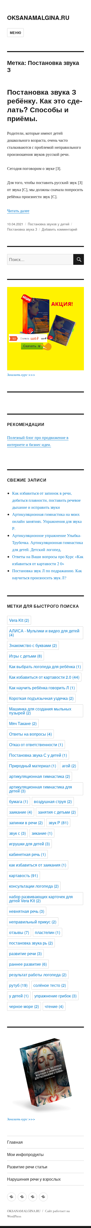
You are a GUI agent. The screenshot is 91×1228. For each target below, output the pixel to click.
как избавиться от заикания (37, 865)
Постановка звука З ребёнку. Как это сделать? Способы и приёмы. (44, 105)
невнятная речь (26, 911)
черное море (24, 1006)
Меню (15, 32)
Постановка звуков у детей (48, 224)
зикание (42, 833)
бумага (18, 801)
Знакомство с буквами (33, 645)
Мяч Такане (23, 723)
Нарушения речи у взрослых (34, 1179)
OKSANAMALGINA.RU (38, 17)
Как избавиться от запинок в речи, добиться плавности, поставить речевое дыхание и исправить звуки (46, 500)
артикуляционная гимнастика (39, 776)
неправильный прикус (32, 922)
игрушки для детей (29, 844)
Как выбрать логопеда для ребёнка (45, 666)
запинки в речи (26, 822)
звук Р (58, 822)
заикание (20, 812)
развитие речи (25, 953)
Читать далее (18, 210)
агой (69, 766)
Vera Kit (19, 620)
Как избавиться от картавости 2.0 (44, 677)
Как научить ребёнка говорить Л (42, 688)
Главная (15, 1142)
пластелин (47, 932)
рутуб (18, 985)
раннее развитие (28, 964)
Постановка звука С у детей (38, 755)
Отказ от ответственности (36, 744)
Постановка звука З (22, 229)
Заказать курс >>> (21, 374)
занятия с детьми (57, 812)
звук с (17, 833)
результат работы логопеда (37, 975)
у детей (19, 996)
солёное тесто (49, 985)
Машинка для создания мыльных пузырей (40, 711)
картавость (23, 875)
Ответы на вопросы (30, 734)
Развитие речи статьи (27, 1167)
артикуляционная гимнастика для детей (40, 789)
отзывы (19, 932)
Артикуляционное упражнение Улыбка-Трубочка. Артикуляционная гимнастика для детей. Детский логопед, (47, 542)
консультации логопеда (34, 886)
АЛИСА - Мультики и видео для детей (44, 633)
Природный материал (32, 766)
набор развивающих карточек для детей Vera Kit (41, 899)
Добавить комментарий (59, 229)
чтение (54, 1006)
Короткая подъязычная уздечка (41, 698)
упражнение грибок (55, 996)
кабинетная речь (27, 854)
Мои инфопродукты (25, 1154)
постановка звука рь (31, 943)
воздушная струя (53, 801)
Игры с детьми (25, 656)
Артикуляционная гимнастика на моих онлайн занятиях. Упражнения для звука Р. (47, 521)
